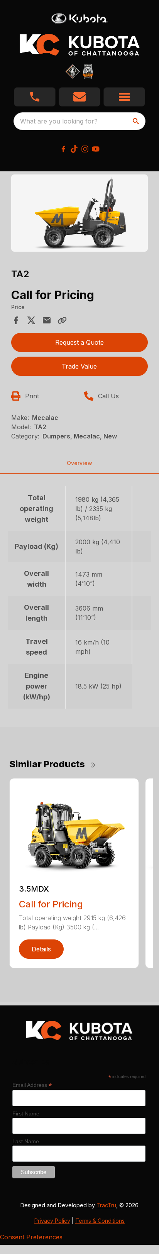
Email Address (32, 1085)
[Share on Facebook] (15, 320)
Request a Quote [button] (79, 342)
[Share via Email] (46, 320)
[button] (35, 97)
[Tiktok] (74, 149)
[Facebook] (63, 149)
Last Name (25, 1141)
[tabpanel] (79, 214)
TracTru (106, 1205)
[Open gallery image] (79, 213)
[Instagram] (85, 149)
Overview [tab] (79, 463)
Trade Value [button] (79, 366)
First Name (25, 1113)
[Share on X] (31, 320)
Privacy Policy (52, 1220)
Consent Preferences (31, 1237)
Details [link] (41, 949)
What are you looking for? (59, 121)
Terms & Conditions (100, 1220)
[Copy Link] (62, 320)
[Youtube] (96, 149)
